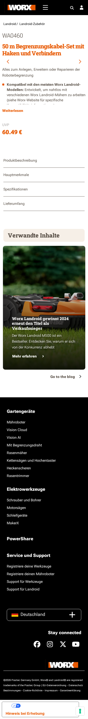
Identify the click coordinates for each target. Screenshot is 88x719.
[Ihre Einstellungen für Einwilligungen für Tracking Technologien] (80, 711)
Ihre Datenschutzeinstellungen (48, 705)
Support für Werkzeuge (25, 581)
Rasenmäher (17, 453)
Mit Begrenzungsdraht (24, 445)
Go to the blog (62, 377)
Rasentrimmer (18, 476)
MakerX (13, 523)
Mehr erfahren (24, 356)
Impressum (51, 690)
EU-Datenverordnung (54, 685)
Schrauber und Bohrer (24, 500)
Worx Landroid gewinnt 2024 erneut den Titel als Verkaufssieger (40, 323)
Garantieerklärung (70, 690)
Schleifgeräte (17, 515)
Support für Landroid (23, 589)
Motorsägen (16, 508)
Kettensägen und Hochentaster (31, 460)
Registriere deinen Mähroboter (30, 574)
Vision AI (14, 437)
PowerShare (20, 538)
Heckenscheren (19, 468)
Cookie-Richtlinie (32, 690)
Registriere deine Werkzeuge (29, 566)
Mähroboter (16, 422)
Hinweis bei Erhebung (25, 713)
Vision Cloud (17, 430)
